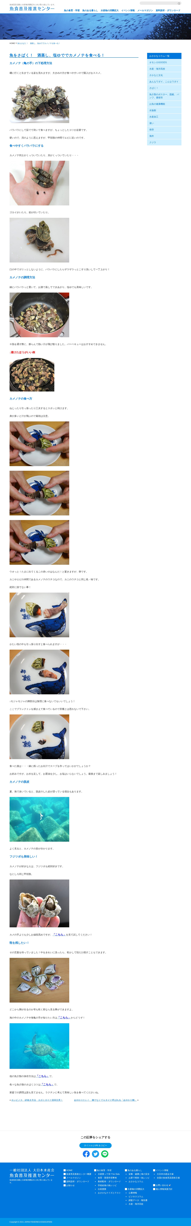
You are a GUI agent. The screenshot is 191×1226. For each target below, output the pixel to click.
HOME (69, 1170)
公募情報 (133, 1193)
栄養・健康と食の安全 (139, 1174)
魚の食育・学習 (72, 10)
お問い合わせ (161, 1185)
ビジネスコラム (136, 1196)
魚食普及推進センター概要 (78, 1174)
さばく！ (153, 88)
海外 (151, 136)
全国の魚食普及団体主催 (168, 1178)
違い (151, 123)
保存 (151, 129)
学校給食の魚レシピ (107, 1185)
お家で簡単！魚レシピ (139, 1178)
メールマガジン (145, 10)
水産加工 (153, 116)
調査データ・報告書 (138, 1200)
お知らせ (70, 1185)
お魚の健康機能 (157, 104)
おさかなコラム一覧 (159, 56)
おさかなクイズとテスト (109, 1193)
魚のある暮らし (90, 10)
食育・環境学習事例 (107, 1178)
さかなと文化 (156, 75)
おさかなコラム (136, 1181)
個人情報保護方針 (163, 1189)
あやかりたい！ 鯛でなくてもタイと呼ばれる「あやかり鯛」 (105, 1100)
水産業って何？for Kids (109, 1174)
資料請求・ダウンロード (168, 10)
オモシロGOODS (158, 62)
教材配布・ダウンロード (109, 1181)
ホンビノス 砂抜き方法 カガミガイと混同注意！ (37, 1100)
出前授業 (102, 1189)
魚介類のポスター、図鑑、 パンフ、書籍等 (164, 96)
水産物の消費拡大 (110, 10)
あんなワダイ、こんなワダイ (163, 81)
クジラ (152, 142)
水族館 (152, 110)
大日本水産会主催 (165, 1174)
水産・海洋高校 (157, 68)
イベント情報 (128, 10)
